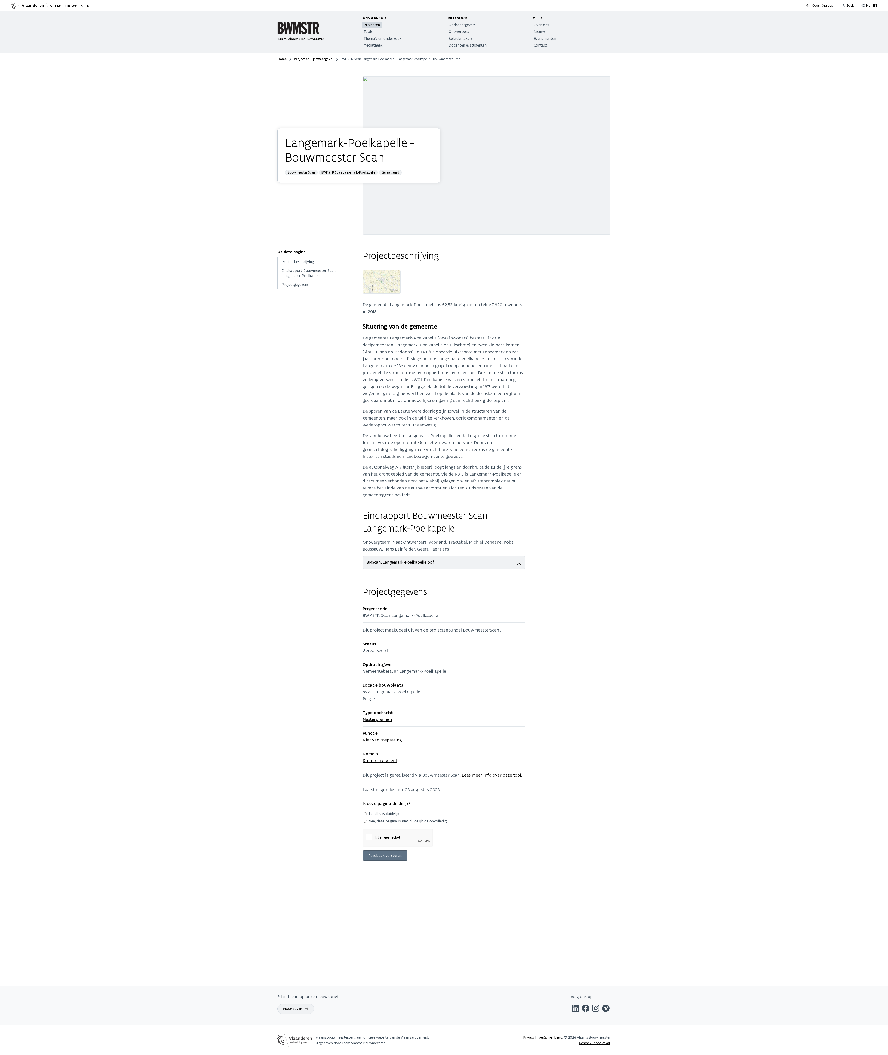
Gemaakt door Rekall (594, 1043)
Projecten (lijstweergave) (313, 59)
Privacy (528, 1037)
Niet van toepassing (382, 740)
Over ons (541, 24)
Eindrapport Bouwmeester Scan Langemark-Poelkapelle (308, 273)
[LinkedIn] (575, 1009)
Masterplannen (377, 719)
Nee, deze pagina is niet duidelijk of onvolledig (408, 821)
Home (282, 59)
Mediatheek (373, 45)
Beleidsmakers (461, 38)
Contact (540, 45)
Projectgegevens (295, 284)
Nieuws (540, 31)
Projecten (372, 24)
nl (868, 5)
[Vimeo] (605, 1009)
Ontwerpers (459, 31)
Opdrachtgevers (462, 24)
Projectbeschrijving (297, 262)
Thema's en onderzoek (382, 38)
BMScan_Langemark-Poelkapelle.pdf (400, 562)
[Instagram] (595, 1009)
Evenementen (545, 38)
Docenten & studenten (468, 45)
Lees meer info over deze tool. (492, 775)
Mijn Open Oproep (819, 5)
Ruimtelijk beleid (380, 760)
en (875, 5)
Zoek (850, 5)
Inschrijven (292, 1009)
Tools (368, 31)
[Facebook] (585, 1009)
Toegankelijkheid (549, 1037)
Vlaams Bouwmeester (69, 6)
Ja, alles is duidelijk (384, 813)
